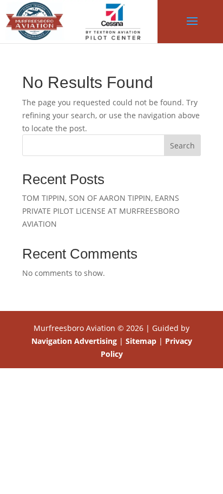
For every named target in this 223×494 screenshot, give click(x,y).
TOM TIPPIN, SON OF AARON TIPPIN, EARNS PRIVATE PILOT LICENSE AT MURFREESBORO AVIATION (101, 211)
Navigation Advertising (74, 341)
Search (182, 145)
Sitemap (141, 341)
